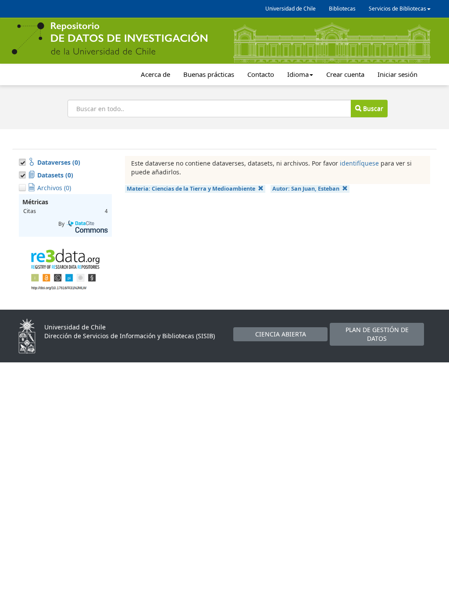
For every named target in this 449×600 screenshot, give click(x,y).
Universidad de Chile (290, 8)
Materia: (191, 188)
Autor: (305, 188)
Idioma (298, 74)
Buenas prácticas (208, 74)
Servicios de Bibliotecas (397, 8)
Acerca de (155, 74)
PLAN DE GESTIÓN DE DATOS (377, 334)
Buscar (372, 108)
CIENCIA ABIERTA (280, 334)
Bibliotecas (342, 8)
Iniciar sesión (397, 74)
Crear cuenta (345, 74)
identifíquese (359, 163)
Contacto (260, 74)
